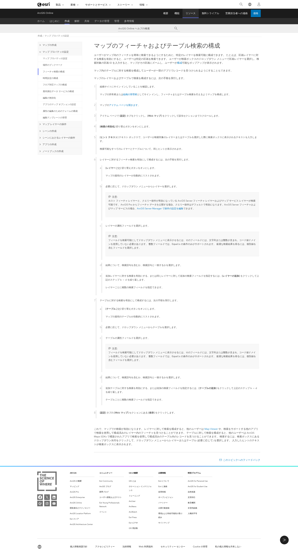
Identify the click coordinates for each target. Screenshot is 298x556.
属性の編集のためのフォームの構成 (60, 111)
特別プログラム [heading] (194, 473)
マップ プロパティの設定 (57, 35)
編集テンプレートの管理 (55, 117)
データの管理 (101, 21)
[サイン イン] (259, 4)
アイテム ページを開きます (123, 105)
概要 (165, 13)
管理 (116, 21)
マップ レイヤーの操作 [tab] (54, 124)
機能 (176, 13)
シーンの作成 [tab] (49, 131)
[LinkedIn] (54, 497)
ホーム (41, 21)
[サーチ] (176, 28)
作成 (67, 21)
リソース (191, 13)
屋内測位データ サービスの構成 (58, 91)
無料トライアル (210, 13)
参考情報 (129, 21)
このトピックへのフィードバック (241, 459)
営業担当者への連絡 (236, 13)
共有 (86, 21)
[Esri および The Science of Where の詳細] (47, 482)
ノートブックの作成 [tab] (53, 151)
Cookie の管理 (200, 546)
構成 (179, 62)
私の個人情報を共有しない (228, 546)
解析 (76, 21)
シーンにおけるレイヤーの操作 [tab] (59, 137)
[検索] (241, 4)
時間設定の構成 (50, 78)
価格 (255, 13)
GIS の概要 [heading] (133, 473)
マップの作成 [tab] (49, 45)
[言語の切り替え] (249, 4)
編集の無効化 (49, 98)
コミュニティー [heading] (105, 473)
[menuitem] (82, 481)
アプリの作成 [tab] (49, 144)
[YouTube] (54, 503)
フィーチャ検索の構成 (54, 71)
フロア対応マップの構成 (55, 84)
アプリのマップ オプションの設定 (59, 104)
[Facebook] (40, 497)
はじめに (55, 21)
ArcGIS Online (45, 12)
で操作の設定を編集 (160, 208)
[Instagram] (47, 503)
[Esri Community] (40, 503)
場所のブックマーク (52, 65)
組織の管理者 (130, 94)
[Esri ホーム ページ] (43, 4)
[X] (47, 497)
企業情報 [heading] (162, 473)
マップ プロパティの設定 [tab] (56, 51)
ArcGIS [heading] (73, 473)
